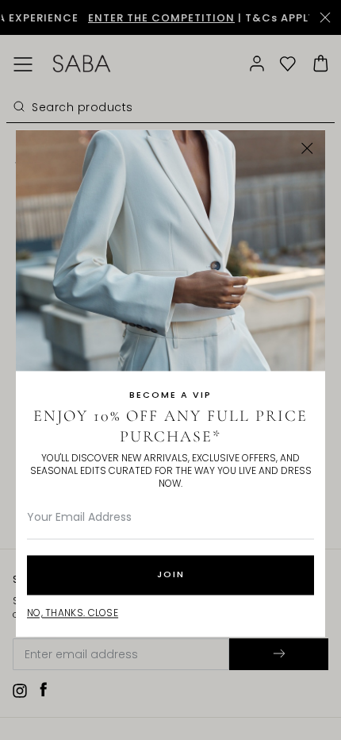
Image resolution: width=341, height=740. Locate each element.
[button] (307, 148)
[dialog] (170, 370)
